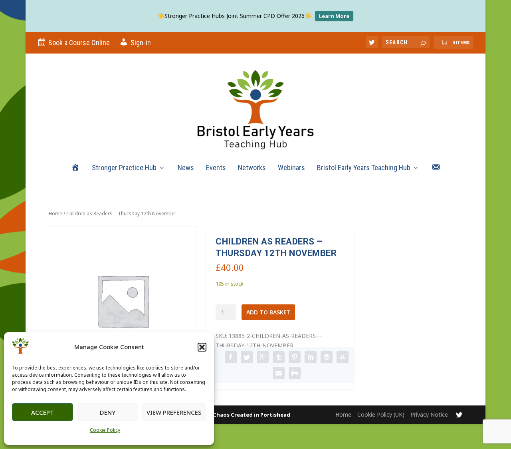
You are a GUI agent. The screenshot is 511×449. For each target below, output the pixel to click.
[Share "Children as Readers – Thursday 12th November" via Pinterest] (295, 357)
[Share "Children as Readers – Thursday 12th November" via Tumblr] (279, 357)
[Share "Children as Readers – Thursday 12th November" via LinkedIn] (311, 357)
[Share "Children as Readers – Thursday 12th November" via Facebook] (231, 357)
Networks (252, 168)
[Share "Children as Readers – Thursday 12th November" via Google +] (263, 357)
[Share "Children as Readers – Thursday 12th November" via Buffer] (327, 357)
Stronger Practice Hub (124, 168)
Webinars (291, 168)
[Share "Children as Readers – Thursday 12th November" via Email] (279, 373)
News (186, 168)
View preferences (174, 412)
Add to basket (268, 312)
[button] (202, 347)
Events (216, 168)
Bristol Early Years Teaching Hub (363, 168)
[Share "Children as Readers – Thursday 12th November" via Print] (295, 373)
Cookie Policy (105, 430)
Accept (42, 412)
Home (55, 213)
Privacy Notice (429, 414)
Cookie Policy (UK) (380, 414)
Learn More (334, 16)
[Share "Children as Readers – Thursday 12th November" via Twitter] (247, 357)
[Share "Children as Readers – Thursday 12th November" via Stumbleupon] (343, 357)
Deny (107, 412)
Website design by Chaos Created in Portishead (226, 414)
